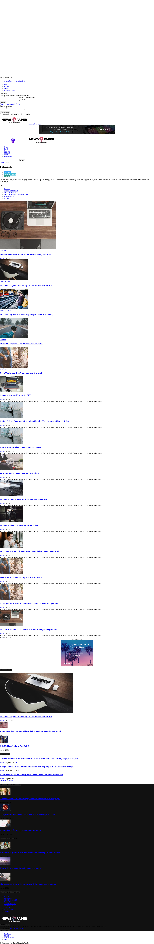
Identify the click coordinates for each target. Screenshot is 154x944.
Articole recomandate (11, 191)
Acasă (2, 162)
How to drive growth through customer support (20, 868)
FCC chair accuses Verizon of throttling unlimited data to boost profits (30, 551)
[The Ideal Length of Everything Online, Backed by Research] (14, 279)
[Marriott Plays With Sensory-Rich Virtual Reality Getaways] (28, 248)
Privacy (6, 936)
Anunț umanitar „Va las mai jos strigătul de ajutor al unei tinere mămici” (31, 731)
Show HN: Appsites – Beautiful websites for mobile (21, 344)
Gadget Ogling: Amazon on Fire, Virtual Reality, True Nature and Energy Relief (34, 421)
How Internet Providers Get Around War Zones (20, 447)
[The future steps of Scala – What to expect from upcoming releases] (11, 625)
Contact (6, 88)
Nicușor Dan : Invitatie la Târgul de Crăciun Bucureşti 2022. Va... (28, 814)
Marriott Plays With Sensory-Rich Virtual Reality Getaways (25, 254)
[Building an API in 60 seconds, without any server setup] (11, 495)
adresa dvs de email (25, 110)
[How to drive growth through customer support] (5, 864)
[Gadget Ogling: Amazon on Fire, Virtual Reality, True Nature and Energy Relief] (11, 417)
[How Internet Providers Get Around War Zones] (11, 443)
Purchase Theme (9, 90)
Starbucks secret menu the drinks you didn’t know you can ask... (28, 884)
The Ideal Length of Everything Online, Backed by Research (26, 285)
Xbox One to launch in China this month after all (21, 373)
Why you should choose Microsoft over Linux (19, 473)
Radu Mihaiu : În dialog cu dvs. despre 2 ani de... (21, 830)
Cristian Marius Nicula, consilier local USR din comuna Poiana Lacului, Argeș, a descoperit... (40, 758)
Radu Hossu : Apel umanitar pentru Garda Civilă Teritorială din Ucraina (31, 775)
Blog (5, 84)
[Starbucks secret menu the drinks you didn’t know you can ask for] (5, 880)
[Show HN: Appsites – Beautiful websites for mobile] (14, 338)
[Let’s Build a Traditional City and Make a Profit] (11, 573)
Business (7, 172)
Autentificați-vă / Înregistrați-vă (14, 81)
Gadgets (7, 151)
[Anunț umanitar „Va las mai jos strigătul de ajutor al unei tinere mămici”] (4, 727)
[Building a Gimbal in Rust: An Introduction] (11, 521)
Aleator (6, 198)
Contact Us (8, 939)
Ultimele (7, 189)
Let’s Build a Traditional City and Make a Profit (21, 577)
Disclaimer (7, 934)
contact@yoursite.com (17, 928)
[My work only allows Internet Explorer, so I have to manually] (14, 309)
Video (6, 154)
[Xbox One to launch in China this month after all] (14, 367)
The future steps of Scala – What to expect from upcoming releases (28, 629)
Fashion (6, 149)
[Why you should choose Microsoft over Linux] (11, 469)
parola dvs (22, 100)
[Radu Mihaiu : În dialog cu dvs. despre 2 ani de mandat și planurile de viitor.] (5, 826)
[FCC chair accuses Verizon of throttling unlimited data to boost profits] (11, 547)
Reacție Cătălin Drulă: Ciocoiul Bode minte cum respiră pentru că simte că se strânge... (37, 766)
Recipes (7, 176)
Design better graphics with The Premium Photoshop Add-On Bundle (30, 852)
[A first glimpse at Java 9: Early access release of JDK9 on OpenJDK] (11, 599)
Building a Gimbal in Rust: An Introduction (19, 525)
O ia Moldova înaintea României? (14, 746)
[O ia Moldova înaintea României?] (4, 742)
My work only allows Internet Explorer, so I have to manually (26, 314)
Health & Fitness (10, 174)
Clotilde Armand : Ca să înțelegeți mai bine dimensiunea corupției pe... (30, 799)
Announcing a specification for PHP (15, 395)
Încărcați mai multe (6, 780)
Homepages (8, 156)
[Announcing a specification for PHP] (11, 391)
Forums (6, 86)
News (6, 147)
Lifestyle (7, 153)
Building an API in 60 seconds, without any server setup (24, 499)
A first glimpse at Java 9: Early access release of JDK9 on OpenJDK (29, 603)
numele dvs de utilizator (27, 98)
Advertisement (9, 937)
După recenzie (9, 196)
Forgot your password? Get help (10, 104)
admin (2, 258)
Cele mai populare (10, 192)
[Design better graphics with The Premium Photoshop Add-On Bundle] (5, 848)
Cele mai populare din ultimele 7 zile (16, 194)
